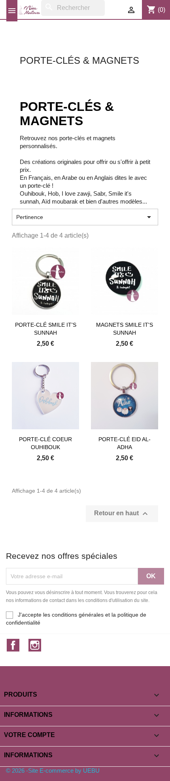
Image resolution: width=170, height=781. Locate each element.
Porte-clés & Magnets (79, 60)
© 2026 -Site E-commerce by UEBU (53, 770)
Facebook (13, 645)
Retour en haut (122, 513)
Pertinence (85, 217)
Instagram (34, 645)
